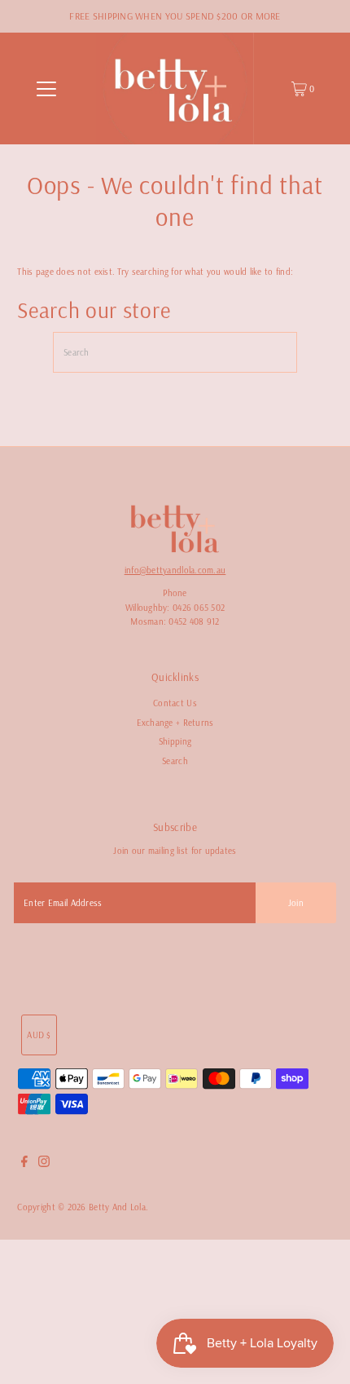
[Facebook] (24, 1163)
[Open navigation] (47, 89)
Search (175, 761)
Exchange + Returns (175, 722)
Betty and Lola (117, 1207)
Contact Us (175, 703)
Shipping (175, 741)
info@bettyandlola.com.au (175, 570)
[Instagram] (44, 1163)
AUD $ (38, 1035)
